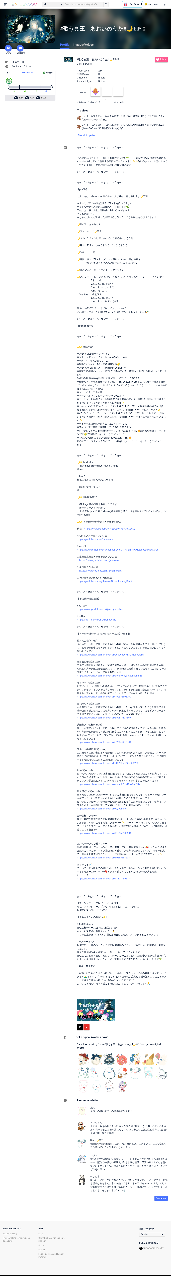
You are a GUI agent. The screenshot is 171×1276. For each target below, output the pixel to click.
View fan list (119, 102)
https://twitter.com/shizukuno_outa (96, 619)
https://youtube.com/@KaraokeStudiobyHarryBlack (104, 581)
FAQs (40, 1234)
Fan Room (20, 53)
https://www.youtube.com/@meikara (99, 560)
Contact (42, 1245)
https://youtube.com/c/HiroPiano (95, 539)
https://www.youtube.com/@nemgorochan (100, 609)
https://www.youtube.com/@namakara (100, 570)
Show (8, 53)
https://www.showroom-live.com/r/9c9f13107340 (104, 717)
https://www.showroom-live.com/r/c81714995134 (104, 878)
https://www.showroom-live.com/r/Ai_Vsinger (102, 808)
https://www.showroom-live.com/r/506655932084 (104, 857)
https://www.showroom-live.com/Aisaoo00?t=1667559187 (108, 784)
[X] (80, 1027)
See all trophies (86, 135)
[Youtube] (86, 1027)
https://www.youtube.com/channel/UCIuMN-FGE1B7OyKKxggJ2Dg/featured (117, 549)
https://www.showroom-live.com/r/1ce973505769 (104, 696)
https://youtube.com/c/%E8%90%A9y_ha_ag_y (109, 528)
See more (161, 1198)
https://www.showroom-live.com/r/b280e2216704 (104, 742)
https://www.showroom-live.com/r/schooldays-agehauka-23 (109, 675)
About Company (10, 1234)
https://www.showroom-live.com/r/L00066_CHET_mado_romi (110, 654)
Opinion (41, 1250)
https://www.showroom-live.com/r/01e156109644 (104, 833)
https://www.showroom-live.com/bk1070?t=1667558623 (107, 763)
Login (164, 4)
